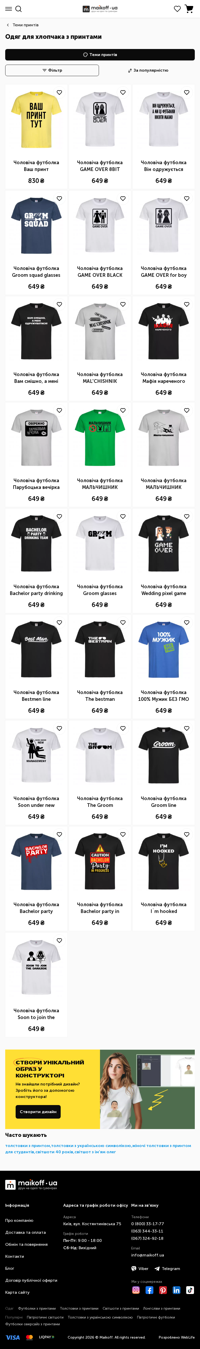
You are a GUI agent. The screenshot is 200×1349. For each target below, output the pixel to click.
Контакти (14, 1256)
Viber (143, 1268)
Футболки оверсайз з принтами (32, 1324)
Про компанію (19, 1220)
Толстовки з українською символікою (100, 1317)
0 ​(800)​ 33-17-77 (147, 1223)
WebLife (188, 1337)
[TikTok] (190, 1290)
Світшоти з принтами (121, 1308)
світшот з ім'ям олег (95, 1151)
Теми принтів (25, 24)
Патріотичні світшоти (45, 1317)
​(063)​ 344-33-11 (147, 1231)
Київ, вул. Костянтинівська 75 (92, 1223)
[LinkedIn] (176, 1290)
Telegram (171, 1268)
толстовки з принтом (27, 1145)
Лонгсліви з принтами (161, 1308)
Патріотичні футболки (156, 1317)
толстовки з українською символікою (91, 1145)
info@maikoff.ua (147, 1255)
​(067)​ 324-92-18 (147, 1238)
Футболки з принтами (37, 1308)
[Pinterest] (163, 1290)
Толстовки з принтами (79, 1308)
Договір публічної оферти (31, 1280)
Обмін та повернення (26, 1244)
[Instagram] (136, 1290)
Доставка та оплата (25, 1232)
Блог (9, 1268)
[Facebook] (149, 1290)
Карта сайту (17, 1292)
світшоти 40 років (54, 1151)
